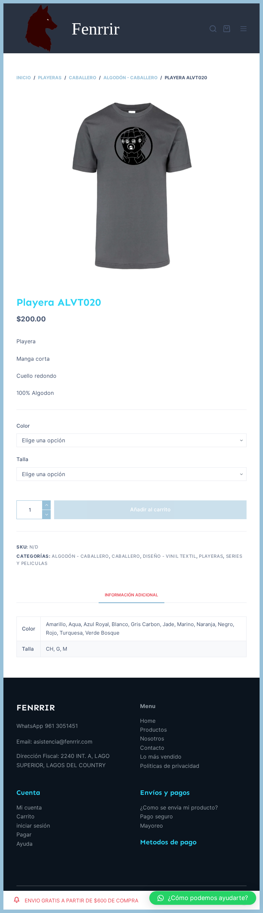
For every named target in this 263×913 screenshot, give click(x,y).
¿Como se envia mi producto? (179, 807)
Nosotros (152, 738)
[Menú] (243, 29)
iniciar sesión (33, 825)
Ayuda (24, 843)
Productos (153, 729)
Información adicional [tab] (131, 594)
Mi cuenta (29, 807)
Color (23, 426)
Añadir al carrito (150, 509)
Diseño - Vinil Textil (169, 556)
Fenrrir (96, 28)
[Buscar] (213, 28)
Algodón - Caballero (80, 556)
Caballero (126, 556)
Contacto (152, 747)
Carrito (25, 816)
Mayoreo (151, 825)
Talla (22, 459)
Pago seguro (156, 816)
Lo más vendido (160, 756)
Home (147, 720)
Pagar (24, 834)
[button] (202, 898)
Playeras (211, 556)
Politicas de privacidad (169, 765)
